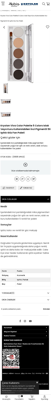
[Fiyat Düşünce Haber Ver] (28, 179)
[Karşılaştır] (22, 179)
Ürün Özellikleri (9, 199)
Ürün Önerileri (8, 299)
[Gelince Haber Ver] (33, 179)
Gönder (46, 309)
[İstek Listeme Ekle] (17, 179)
